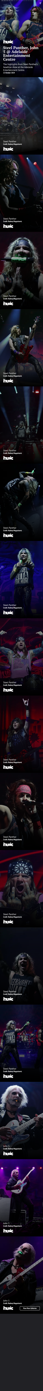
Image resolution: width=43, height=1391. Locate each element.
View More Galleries (30, 1308)
